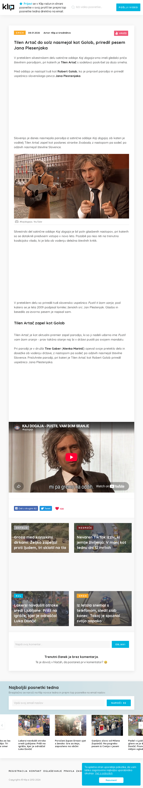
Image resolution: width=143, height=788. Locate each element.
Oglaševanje (52, 771)
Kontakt (35, 771)
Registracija (18, 771)
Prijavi (28, 3)
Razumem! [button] (111, 780)
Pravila (69, 771)
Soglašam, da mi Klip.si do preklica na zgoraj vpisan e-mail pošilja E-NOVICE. (49, 709)
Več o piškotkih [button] (104, 773)
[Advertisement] (71, 107)
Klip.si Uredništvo (61, 32)
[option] (71, 731)
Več (81, 709)
